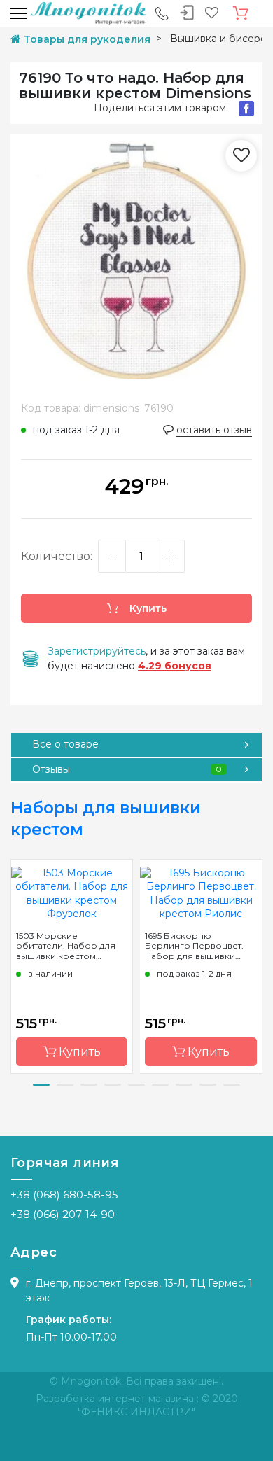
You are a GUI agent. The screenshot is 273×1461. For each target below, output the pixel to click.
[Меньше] (112, 556)
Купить (147, 608)
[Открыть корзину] (240, 13)
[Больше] (171, 556)
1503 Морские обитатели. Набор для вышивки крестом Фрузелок (65, 945)
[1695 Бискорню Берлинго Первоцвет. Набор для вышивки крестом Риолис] (201, 892)
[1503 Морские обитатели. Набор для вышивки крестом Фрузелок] (71, 892)
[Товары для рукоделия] (88, 12)
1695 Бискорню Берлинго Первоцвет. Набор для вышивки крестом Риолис (194, 945)
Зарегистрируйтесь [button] (97, 651)
